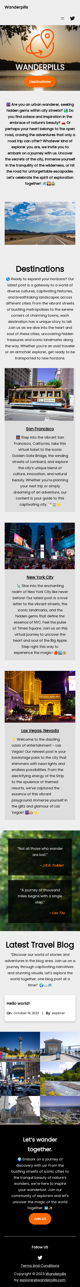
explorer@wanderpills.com (43, 1280)
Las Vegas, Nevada (40, 730)
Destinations (40, 81)
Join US (40, 1218)
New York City (40, 577)
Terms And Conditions (40, 1265)
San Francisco (40, 428)
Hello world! (18, 1003)
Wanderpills (16, 7)
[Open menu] (62, 18)
